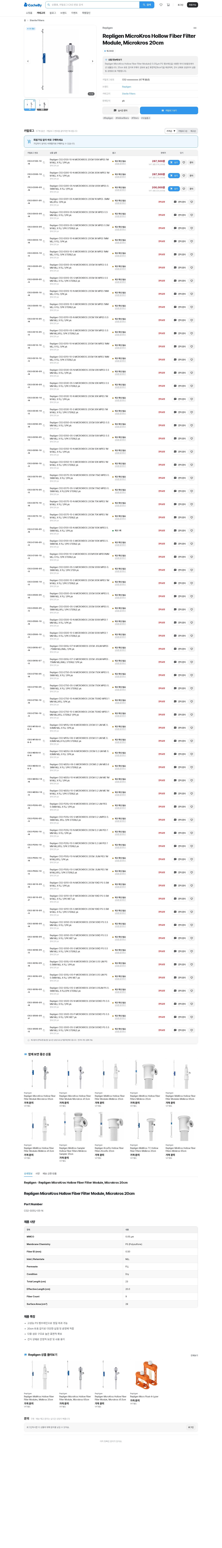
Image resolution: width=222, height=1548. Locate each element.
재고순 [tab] (193, 131)
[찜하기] (184, 162)
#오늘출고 (145, 118)
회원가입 (192, 5)
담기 (176, 162)
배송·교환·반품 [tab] (50, 1173)
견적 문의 (182, 202)
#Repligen (108, 118)
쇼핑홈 (29, 12)
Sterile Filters (37, 20)
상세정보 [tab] (28, 1173)
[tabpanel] (111, 1260)
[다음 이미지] (92, 61)
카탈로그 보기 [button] (171, 110)
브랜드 (63, 12)
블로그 (53, 12)
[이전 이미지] (28, 61)
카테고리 (41, 12)
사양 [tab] (37, 1173)
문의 (191, 162)
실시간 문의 (122, 110)
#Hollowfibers (122, 118)
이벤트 (74, 12)
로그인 (180, 5)
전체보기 (194, 1355)
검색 (149, 4)
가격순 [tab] (171, 131)
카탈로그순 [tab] (182, 131)
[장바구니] (168, 5)
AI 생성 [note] (31, 29)
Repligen (108, 27)
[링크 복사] (195, 28)
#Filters (135, 118)
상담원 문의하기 (120, 164)
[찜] (161, 5)
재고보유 (110, 51)
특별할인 (86, 12)
